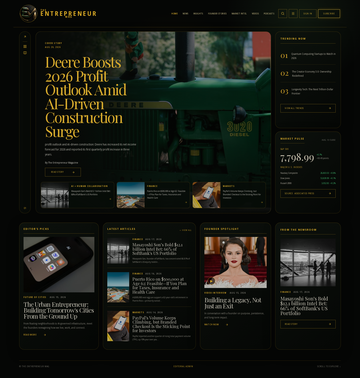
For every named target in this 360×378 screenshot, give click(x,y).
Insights (198, 13)
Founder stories (217, 13)
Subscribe (329, 13)
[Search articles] (282, 13)
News (185, 13)
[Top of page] (25, 36)
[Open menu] (293, 13)
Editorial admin (183, 366)
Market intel (239, 13)
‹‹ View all (185, 230)
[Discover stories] (25, 46)
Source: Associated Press (299, 193)
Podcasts (269, 13)
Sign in (308, 13)
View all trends (294, 108)
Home (174, 13)
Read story (57, 171)
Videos (255, 13)
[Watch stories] (25, 53)
